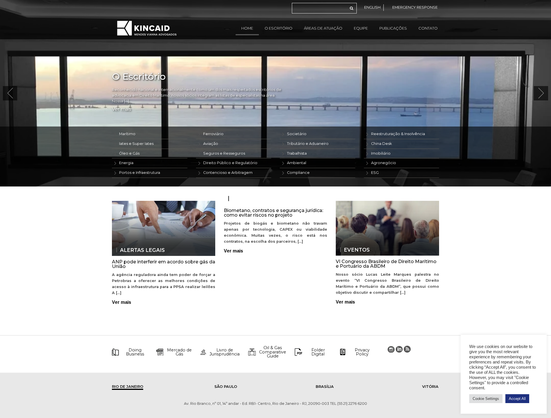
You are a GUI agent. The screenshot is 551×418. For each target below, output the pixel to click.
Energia (126, 163)
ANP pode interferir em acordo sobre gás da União (163, 264)
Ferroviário (213, 134)
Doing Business (135, 352)
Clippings (246, 198)
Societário (296, 134)
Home (247, 28)
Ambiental (296, 163)
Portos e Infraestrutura (139, 172)
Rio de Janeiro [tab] (127, 386)
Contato (428, 28)
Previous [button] (10, 93)
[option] (275, 93)
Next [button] (541, 93)
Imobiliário (381, 153)
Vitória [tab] (430, 386)
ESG (375, 172)
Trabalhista (297, 153)
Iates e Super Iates (136, 143)
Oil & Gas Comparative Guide (272, 352)
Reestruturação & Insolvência (398, 134)
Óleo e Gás (129, 153)
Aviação (210, 143)
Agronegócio (383, 163)
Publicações (393, 28)
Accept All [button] (517, 398)
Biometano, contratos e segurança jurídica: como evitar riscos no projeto (273, 213)
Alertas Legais (142, 250)
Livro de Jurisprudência (224, 352)
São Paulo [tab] (225, 386)
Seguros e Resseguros (224, 153)
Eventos (357, 249)
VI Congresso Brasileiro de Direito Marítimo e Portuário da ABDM (386, 264)
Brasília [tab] (325, 386)
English (372, 7)
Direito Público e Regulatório (230, 163)
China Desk (381, 143)
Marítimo (127, 134)
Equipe (361, 28)
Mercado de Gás (179, 352)
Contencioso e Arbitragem (228, 172)
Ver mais (121, 109)
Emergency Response (415, 7)
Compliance (298, 172)
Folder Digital (318, 352)
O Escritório (278, 28)
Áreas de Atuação (323, 28)
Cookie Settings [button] (486, 398)
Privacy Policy (362, 352)
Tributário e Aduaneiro (308, 143)
